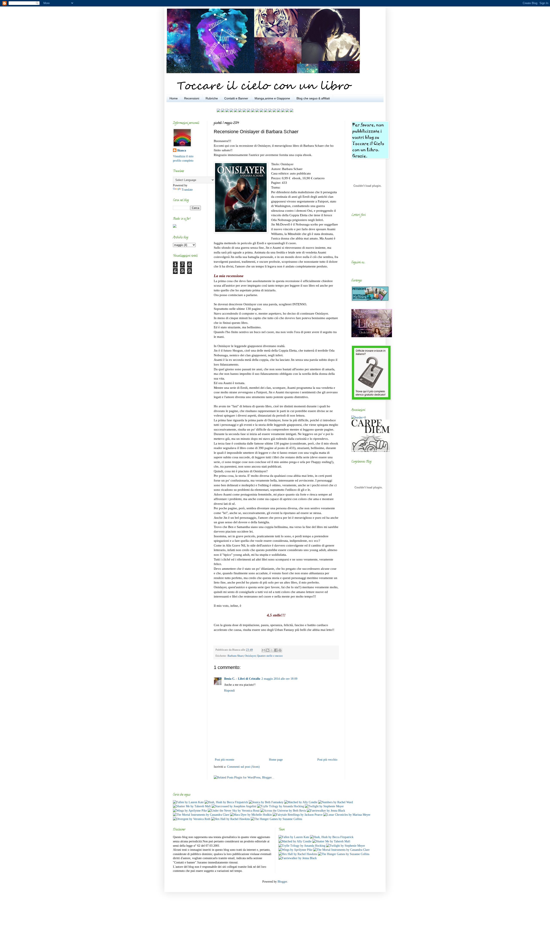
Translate (187, 189)
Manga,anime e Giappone (272, 98)
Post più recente (224, 759)
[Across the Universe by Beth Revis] (283, 810)
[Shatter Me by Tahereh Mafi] (192, 806)
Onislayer (250, 655)
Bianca (181, 150)
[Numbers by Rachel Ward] (335, 802)
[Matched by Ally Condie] (300, 802)
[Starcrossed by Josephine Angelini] (234, 806)
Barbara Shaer (235, 655)
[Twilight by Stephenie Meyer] (324, 806)
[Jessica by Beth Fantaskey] (266, 802)
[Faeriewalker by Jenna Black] (326, 810)
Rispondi (229, 690)
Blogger (282, 881)
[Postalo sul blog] (268, 650)
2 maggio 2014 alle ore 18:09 (279, 678)
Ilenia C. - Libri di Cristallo (242, 678)
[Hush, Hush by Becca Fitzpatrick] (226, 802)
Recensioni (191, 98)
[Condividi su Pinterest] (280, 650)
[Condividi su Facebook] (276, 650)
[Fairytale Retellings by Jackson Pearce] (297, 814)
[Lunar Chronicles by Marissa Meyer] (346, 814)
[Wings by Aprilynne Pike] (190, 810)
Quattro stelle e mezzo (270, 655)
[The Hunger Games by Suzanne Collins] (276, 819)
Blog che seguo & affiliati (313, 98)
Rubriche (212, 98)
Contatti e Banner (236, 98)
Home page (276, 759)
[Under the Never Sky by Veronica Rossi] (234, 810)
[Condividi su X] (272, 650)
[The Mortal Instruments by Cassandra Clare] (201, 814)
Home (174, 98)
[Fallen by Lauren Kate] (188, 802)
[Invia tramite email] (263, 650)
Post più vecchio (327, 759)
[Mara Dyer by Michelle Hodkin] (251, 814)
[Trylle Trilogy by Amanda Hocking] (280, 806)
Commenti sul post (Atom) (243, 766)
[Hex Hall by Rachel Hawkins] (230, 819)
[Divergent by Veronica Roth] (191, 819)
